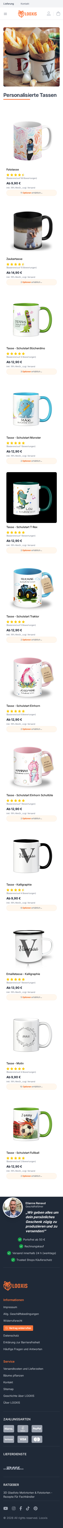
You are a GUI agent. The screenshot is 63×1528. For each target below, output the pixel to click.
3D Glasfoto (11, 1492)
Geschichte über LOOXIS (18, 1395)
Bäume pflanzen (13, 1375)
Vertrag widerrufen (20, 1328)
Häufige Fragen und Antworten (22, 1349)
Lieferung (8, 3)
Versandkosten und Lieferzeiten (23, 1368)
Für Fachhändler (24, 1496)
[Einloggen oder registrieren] (48, 14)
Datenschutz (11, 1335)
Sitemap (8, 1389)
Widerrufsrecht (12, 1320)
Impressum (10, 1307)
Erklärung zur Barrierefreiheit (21, 1342)
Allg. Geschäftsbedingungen (21, 1314)
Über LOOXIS (11, 1402)
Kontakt (25, 3)
